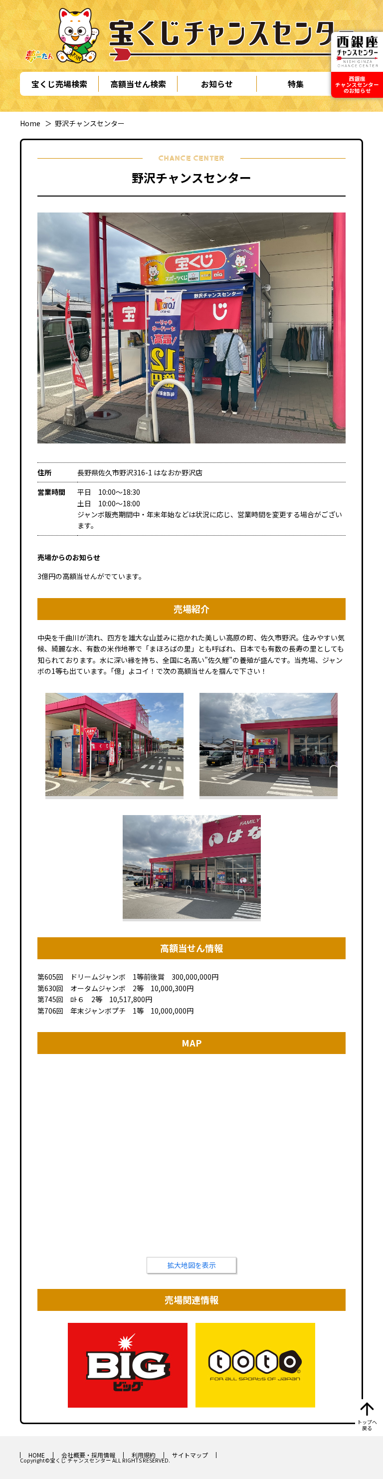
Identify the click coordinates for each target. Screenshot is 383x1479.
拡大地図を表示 (191, 1265)
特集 (296, 84)
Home (30, 123)
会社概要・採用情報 (88, 1455)
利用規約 (144, 1455)
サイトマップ (190, 1455)
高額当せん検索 (138, 84)
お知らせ (217, 84)
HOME (36, 1455)
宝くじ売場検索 (59, 84)
